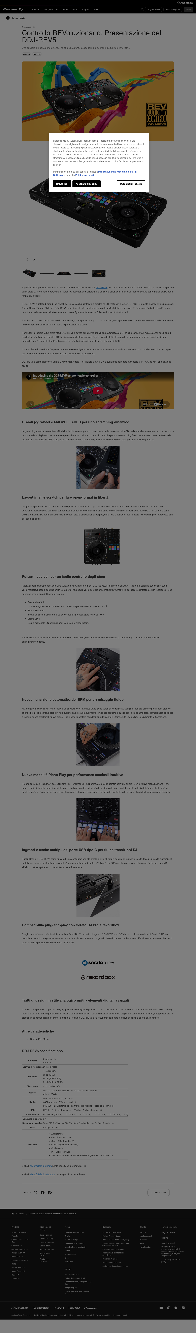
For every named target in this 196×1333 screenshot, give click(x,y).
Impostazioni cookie (131, 183)
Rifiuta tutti (62, 183)
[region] (99, 162)
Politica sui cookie (85, 175)
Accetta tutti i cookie (86, 183)
